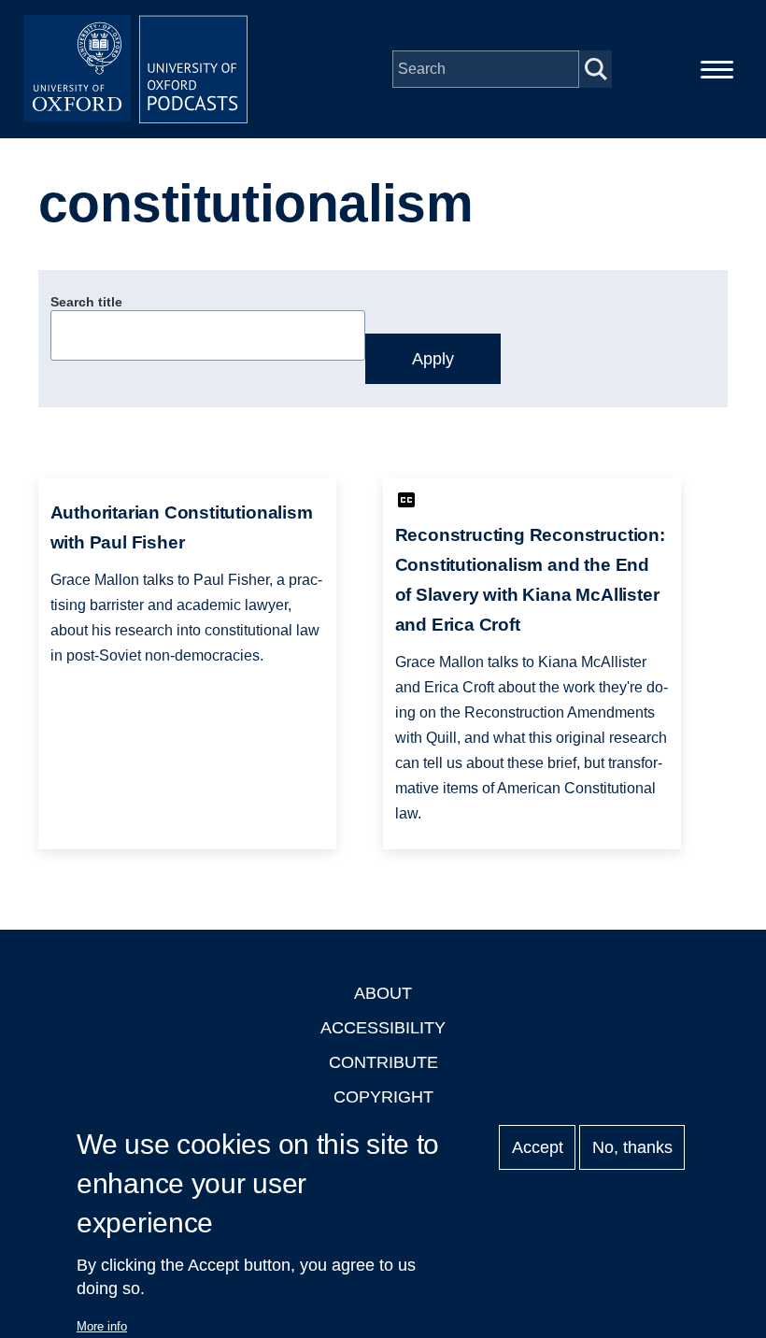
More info (102, 1326)
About (383, 993)
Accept (537, 1147)
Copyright (383, 1097)
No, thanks (632, 1147)
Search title (86, 301)
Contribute (383, 1062)
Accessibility (383, 1027)
